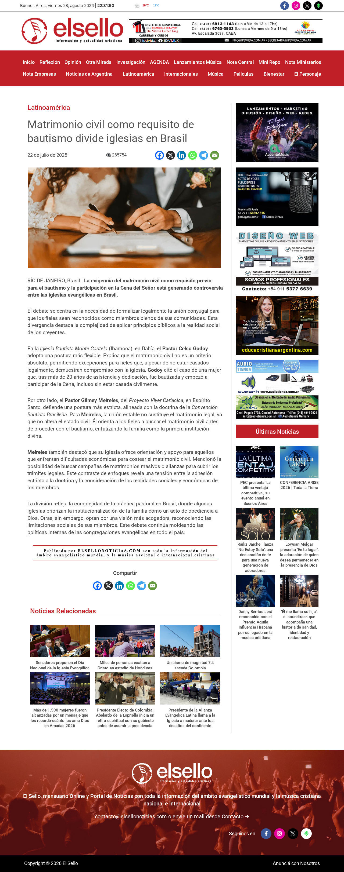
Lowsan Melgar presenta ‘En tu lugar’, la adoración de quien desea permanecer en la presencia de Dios (299, 555)
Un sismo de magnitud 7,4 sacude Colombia (190, 665)
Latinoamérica (48, 107)
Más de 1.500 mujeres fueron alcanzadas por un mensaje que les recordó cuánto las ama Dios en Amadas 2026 (60, 718)
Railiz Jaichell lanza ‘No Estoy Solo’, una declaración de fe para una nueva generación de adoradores (255, 557)
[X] (170, 155)
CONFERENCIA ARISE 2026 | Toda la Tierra (299, 485)
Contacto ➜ (235, 816)
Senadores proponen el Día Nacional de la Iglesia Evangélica (59, 665)
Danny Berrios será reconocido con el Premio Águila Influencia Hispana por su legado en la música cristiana (255, 624)
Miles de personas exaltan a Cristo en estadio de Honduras (125, 665)
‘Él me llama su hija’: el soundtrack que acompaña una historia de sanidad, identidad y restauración (299, 624)
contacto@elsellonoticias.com (131, 816)
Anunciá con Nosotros (296, 863)
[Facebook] (159, 155)
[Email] (215, 155)
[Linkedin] (182, 155)
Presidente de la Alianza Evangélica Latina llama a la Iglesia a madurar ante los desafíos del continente (190, 718)
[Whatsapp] (193, 155)
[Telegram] (204, 155)
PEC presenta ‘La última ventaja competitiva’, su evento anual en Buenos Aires (255, 493)
